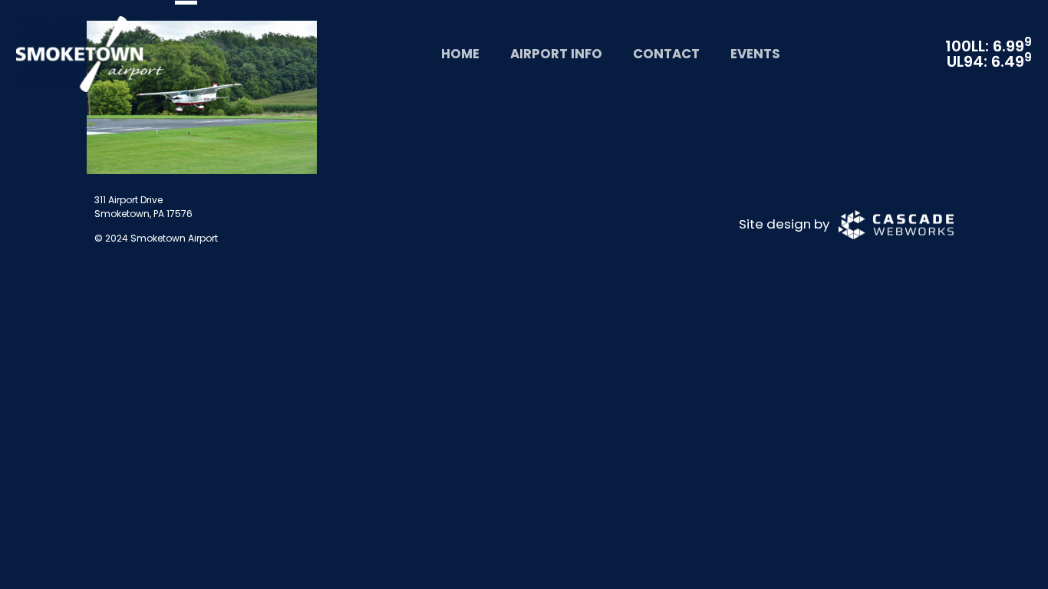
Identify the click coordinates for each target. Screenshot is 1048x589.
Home (460, 53)
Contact (666, 53)
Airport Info (556, 53)
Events (755, 53)
